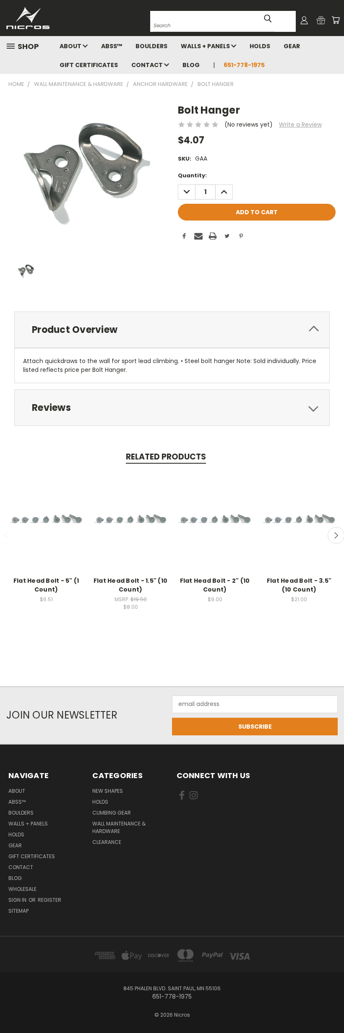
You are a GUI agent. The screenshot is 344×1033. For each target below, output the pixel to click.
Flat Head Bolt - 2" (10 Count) (215, 585)
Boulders (151, 46)
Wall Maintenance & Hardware (119, 827)
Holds (260, 46)
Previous (331, 1007)
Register (49, 899)
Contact (147, 65)
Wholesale (22, 889)
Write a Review (300, 124)
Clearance (106, 842)
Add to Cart (46, 528)
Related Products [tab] (166, 456)
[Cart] (335, 20)
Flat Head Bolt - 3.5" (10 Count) (299, 585)
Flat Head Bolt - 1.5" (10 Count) (130, 585)
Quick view (46, 512)
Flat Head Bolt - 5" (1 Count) (46, 585)
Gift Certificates (89, 65)
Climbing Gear (111, 812)
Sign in (18, 899)
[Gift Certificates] (321, 20)
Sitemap (18, 910)
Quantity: (192, 175)
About (71, 46)
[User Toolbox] (304, 20)
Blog (191, 65)
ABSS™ (111, 46)
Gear (292, 46)
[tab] (172, 329)
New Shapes (107, 790)
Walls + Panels (206, 46)
